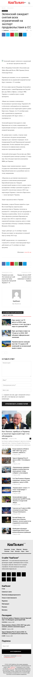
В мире (3, 636)
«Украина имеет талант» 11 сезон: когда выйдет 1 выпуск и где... (21, 489)
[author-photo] (16, 298)
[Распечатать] (20, 34)
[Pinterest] (12, 34)
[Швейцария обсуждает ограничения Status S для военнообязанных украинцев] (6, 531)
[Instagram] (9, 574)
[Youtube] (14, 579)
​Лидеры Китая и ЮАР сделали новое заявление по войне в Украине (24, 278)
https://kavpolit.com (16, 303)
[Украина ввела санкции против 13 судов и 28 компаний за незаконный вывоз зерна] (6, 344)
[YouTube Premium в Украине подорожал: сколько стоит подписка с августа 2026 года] (6, 481)
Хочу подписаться (15, 651)
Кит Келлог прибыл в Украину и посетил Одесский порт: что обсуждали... (16, 433)
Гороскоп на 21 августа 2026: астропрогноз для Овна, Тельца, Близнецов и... (21, 510)
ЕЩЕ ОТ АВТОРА (8, 315)
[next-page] (6, 353)
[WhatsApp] (16, 34)
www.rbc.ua (27, 252)
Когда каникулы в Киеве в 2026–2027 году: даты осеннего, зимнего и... (20, 450)
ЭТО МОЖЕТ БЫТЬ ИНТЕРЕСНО (12, 312)
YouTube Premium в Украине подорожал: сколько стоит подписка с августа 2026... (21, 480)
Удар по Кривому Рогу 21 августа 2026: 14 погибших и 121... (21, 460)
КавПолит (6, 30)
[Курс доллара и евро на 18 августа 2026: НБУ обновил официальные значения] (6, 333)
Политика (4, 622)
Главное (4, 629)
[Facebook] (4, 34)
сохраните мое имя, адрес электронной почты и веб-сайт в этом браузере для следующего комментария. (16, 397)
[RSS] (19, 574)
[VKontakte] (9, 579)
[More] (29, 34)
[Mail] (14, 574)
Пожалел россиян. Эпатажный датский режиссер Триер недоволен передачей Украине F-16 (9, 279)
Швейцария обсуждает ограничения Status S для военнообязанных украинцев (21, 530)
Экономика (10, 8)
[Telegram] (25, 34)
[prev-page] (3, 353)
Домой (3, 8)
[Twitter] (8, 34)
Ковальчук (5, 438)
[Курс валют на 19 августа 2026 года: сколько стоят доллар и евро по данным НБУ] (6, 322)
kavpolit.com (11, 668)
